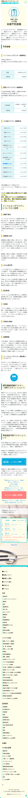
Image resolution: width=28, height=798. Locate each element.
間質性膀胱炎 (6, 733)
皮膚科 (4, 743)
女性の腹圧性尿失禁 (8, 725)
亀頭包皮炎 (5, 722)
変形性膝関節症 (7, 654)
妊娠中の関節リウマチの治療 (10, 688)
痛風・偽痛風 (6, 656)
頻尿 (4, 714)
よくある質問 (6, 779)
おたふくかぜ (6, 612)
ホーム (5, 571)
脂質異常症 (5, 606)
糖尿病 (4, 601)
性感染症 (5, 712)
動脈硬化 (5, 614)
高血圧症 (5, 596)
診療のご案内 (7, 578)
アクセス (6, 589)
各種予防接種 (6, 753)
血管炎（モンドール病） (9, 670)
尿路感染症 (5, 717)
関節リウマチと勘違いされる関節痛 (12, 672)
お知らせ (6, 585)
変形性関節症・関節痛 (8, 643)
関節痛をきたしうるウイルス (10, 683)
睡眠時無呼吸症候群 (8, 766)
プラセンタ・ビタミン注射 (9, 771)
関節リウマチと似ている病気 (10, 675)
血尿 (4, 727)
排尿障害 (5, 706)
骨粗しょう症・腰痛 (8, 649)
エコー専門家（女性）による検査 (11, 774)
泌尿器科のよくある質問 (9, 738)
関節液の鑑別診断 (7, 696)
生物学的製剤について (8, 690)
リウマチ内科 (6, 638)
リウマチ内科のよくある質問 (10, 698)
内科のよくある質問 (8, 632)
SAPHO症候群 (6, 677)
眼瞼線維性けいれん (8, 625)
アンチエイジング (7, 761)
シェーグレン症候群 (8, 664)
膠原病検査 (5, 685)
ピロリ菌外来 (6, 764)
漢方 (4, 777)
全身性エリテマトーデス (9, 659)
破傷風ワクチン (8, 163)
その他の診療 (6, 748)
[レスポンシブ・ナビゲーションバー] (25, 2)
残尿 (4, 730)
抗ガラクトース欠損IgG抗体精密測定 (12, 693)
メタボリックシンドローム (9, 599)
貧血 (4, 604)
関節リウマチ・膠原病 (8, 641)
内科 (3, 593)
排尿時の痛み (6, 719)
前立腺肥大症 (6, 709)
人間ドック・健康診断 (8, 758)
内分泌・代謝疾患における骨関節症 (12, 667)
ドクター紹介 (7, 582)
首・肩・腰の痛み (7, 646)
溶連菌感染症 (6, 619)
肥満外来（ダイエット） (9, 769)
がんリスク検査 (7, 756)
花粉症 (4, 617)
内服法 (4, 627)
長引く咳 (5, 609)
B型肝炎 (5, 622)
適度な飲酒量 (6, 630)
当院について (7, 575)
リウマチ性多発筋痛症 (8, 662)
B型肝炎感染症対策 (8, 680)
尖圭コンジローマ (7, 735)
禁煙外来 (5, 751)
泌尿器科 (5, 703)
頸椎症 (4, 651)
